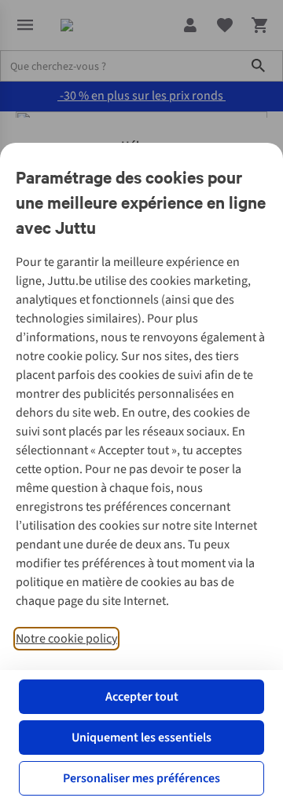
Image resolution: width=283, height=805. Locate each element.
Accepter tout (141, 696)
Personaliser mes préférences (141, 778)
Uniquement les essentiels (141, 737)
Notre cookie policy (66, 638)
